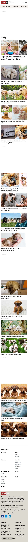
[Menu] (26, 2)
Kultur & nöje (18, 464)
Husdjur (3, 452)
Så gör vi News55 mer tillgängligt (19, 535)
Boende (3, 473)
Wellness (17, 456)
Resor (17, 471)
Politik (2, 481)
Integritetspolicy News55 (5, 532)
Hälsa (16, 452)
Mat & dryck (18, 466)
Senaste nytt (6, 6)
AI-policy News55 (6, 534)
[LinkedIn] (10, 516)
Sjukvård (17, 454)
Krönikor (4, 460)
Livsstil (17, 460)
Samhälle (15, 6)
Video (3, 486)
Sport (16, 468)
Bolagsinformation (20, 525)
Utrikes (3, 483)
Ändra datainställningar (7, 538)
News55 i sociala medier (19, 529)
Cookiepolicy (18, 531)
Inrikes (2, 479)
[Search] (23, 2)
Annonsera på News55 (5, 526)
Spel (16, 477)
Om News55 (18, 522)
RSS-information (5, 528)
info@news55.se (10, 513)
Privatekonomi (5, 471)
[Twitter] (6, 516)
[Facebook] (2, 516)
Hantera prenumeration (5, 523)
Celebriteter (18, 462)
